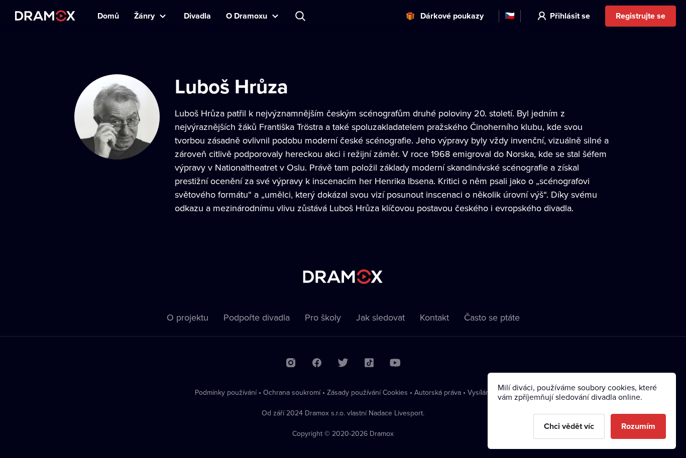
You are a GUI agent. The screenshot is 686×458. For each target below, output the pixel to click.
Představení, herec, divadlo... (301, 16)
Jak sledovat (380, 317)
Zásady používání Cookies (367, 392)
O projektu (187, 317)
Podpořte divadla (256, 317)
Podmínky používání (226, 392)
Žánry (144, 16)
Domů (108, 16)
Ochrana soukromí (291, 392)
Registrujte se (640, 16)
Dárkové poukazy (452, 16)
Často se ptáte (492, 317)
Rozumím (638, 426)
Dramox (45, 16)
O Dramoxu (246, 16)
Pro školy (323, 317)
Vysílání (479, 392)
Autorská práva (437, 392)
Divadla (197, 16)
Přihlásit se (570, 16)
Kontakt (434, 317)
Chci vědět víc (569, 426)
